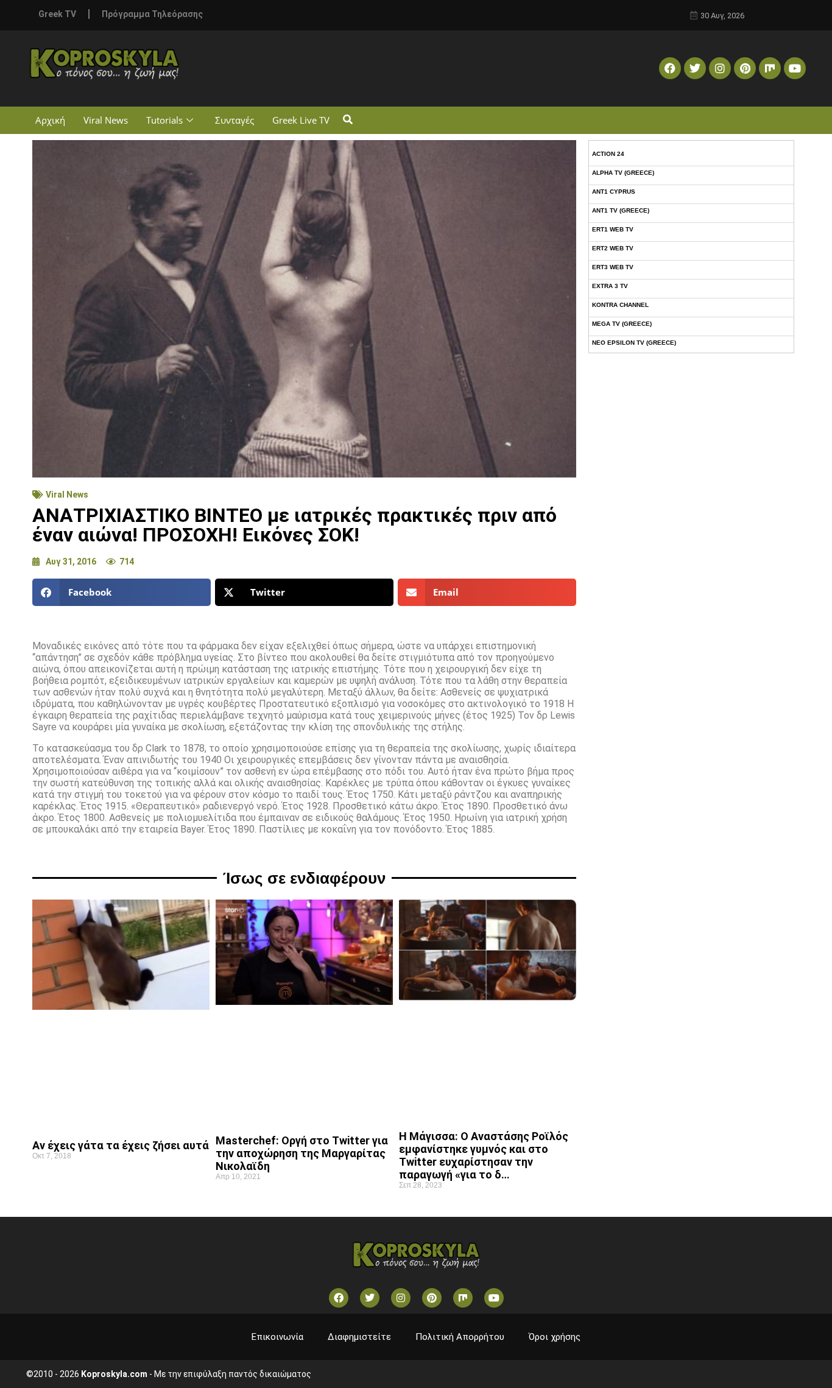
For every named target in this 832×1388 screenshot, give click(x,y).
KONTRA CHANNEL (620, 304)
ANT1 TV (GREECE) (620, 210)
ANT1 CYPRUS (613, 191)
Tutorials (164, 120)
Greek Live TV (301, 120)
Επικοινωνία (277, 1336)
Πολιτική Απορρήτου (459, 1336)
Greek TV (57, 14)
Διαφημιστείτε (359, 1336)
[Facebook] (670, 68)
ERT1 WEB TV (612, 229)
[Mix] (770, 68)
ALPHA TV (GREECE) (623, 172)
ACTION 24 (608, 153)
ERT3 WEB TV (612, 267)
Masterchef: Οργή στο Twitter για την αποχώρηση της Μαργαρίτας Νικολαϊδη (302, 1153)
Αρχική (50, 120)
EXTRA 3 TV (610, 286)
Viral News (105, 120)
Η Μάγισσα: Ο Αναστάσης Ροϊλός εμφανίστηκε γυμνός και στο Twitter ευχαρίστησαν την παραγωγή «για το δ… (483, 1155)
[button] (347, 120)
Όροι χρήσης (554, 1336)
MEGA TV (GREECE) (622, 323)
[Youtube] (795, 68)
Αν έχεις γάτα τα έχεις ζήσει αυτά (120, 1145)
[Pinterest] (745, 68)
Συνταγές (234, 120)
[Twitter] (695, 68)
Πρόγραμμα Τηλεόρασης (152, 14)
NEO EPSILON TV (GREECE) (634, 342)
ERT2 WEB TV (612, 248)
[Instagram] (720, 68)
